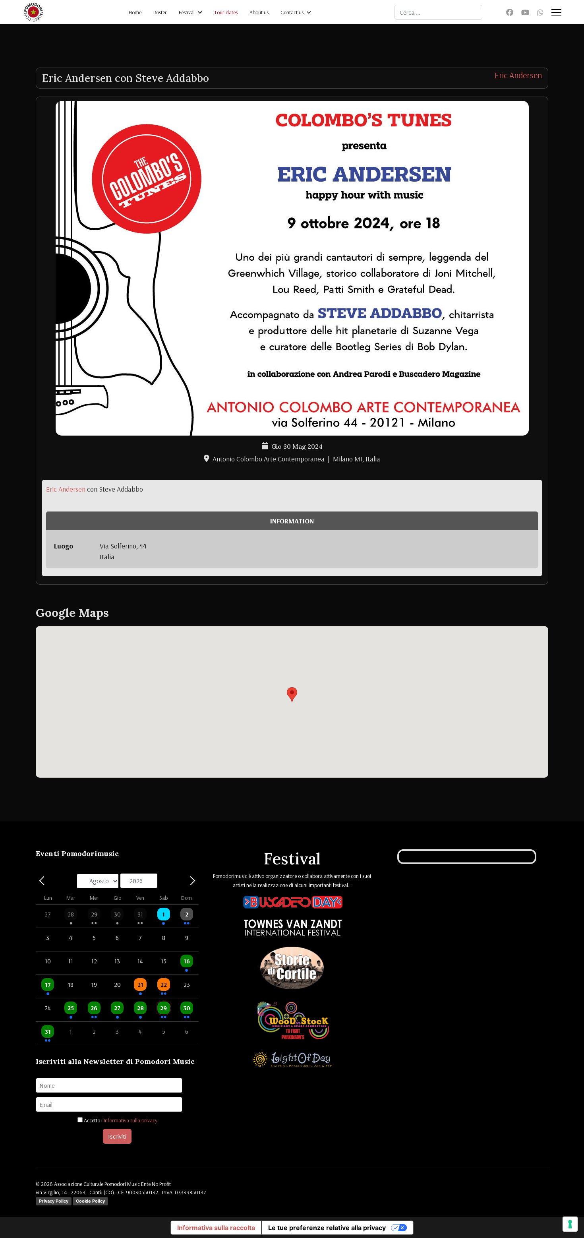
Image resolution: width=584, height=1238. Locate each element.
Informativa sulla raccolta (216, 1228)
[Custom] (540, 12)
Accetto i (120, 1120)
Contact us (292, 12)
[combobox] (438, 12)
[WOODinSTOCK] (292, 1021)
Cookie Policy (90, 1201)
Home (135, 12)
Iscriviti (117, 1136)
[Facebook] (509, 12)
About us (259, 12)
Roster (160, 12)
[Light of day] (292, 1060)
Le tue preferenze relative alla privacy (327, 1228)
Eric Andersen (518, 75)
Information (292, 520)
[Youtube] (525, 12)
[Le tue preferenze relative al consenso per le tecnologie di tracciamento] (570, 1224)
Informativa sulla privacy (130, 1120)
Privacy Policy (53, 1201)
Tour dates (226, 12)
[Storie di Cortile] (292, 969)
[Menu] (556, 12)
